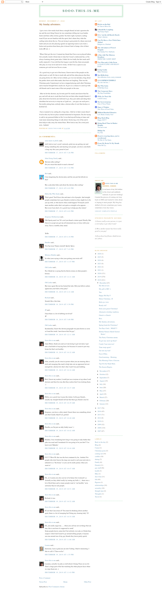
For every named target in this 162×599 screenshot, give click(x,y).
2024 (100, 260)
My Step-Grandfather (104, 93)
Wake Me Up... (102, 145)
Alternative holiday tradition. (109, 312)
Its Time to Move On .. (105, 26)
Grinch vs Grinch (105, 315)
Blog (96, 445)
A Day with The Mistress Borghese (106, 56)
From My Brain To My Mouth (108, 143)
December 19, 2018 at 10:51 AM (60, 489)
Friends (97, 465)
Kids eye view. (104, 302)
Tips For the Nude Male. (107, 364)
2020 (100, 273)
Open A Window (103, 107)
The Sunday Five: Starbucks (106, 52)
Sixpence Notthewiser (52, 217)
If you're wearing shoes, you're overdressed (108, 137)
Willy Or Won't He (104, 96)
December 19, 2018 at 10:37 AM (60, 388)
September (103, 377)
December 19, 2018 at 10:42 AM (60, 430)
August (102, 381)
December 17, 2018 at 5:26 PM (59, 152)
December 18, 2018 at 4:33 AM (59, 292)
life (96, 479)
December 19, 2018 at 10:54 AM (60, 516)
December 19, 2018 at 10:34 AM (60, 370)
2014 (100, 418)
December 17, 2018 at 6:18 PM (59, 237)
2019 (100, 276)
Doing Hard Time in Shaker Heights (107, 124)
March (102, 397)
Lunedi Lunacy (102, 98)
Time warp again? (105, 347)
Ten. (100, 292)
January (102, 404)
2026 (100, 254)
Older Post (87, 582)
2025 (100, 257)
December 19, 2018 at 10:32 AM (60, 352)
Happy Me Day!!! (105, 295)
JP (45, 310)
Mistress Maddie (50, 255)
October (102, 374)
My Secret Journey (104, 102)
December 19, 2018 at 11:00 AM (60, 539)
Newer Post (43, 582)
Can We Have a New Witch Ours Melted (109, 41)
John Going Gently (51, 158)
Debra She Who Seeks (52, 194)
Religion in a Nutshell (104, 44)
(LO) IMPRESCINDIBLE (107, 80)
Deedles (47, 242)
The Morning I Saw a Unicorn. (109, 360)
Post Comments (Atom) (56, 586)
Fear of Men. (103, 354)
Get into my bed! (104, 350)
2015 (100, 414)
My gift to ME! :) (105, 289)
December (103, 283)
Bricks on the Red (104, 24)
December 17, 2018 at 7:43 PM (59, 249)
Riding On (101, 130)
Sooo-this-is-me (81, 10)
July (101, 384)
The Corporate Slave (105, 91)
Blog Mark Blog (103, 118)
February (103, 400)
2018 (100, 280)
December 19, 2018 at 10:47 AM (60, 468)
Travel (97, 497)
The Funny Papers (103, 32)
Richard (47, 297)
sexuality (98, 488)
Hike (96, 474)
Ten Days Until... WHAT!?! (108, 328)
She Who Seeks (103, 86)
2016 (100, 411)
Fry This (100, 132)
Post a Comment (44, 578)
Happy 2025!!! (102, 120)
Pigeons (97, 482)
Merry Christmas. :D (106, 299)
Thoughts (98, 494)
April (102, 394)
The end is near (102, 127)
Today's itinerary (103, 37)
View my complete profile (106, 211)
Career (97, 448)
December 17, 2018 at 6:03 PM (59, 188)
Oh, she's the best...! (104, 82)
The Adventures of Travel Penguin (107, 48)
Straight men (99, 491)
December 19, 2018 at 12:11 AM (60, 334)
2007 (100, 431)
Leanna (47, 545)
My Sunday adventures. (107, 322)
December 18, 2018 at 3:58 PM (59, 304)
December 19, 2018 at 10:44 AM (60, 448)
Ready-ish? (103, 305)
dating (97, 459)
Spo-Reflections (103, 75)
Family (97, 462)
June (101, 387)
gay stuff (98, 468)
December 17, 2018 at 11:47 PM (60, 261)
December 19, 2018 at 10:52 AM (60, 501)
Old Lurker (48, 267)
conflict (97, 456)
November (103, 371)
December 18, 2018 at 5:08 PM (59, 319)
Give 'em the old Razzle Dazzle (109, 35)
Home (65, 582)
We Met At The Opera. (105, 140)
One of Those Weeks (104, 104)
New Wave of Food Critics (106, 109)
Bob (46, 173)
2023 (100, 263)
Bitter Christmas (102, 72)
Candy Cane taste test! (106, 344)
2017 (100, 408)
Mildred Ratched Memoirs (107, 112)
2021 (100, 270)
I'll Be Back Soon (103, 88)
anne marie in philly (52, 140)
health (97, 471)
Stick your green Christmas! (108, 308)
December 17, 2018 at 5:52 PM (59, 168)
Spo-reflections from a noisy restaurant (109, 77)
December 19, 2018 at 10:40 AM (60, 418)
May (101, 391)
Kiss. (100, 318)
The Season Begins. (105, 367)
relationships (99, 485)
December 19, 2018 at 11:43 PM (60, 572)
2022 (100, 267)
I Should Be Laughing (105, 29)
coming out (99, 453)
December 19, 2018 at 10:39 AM (60, 403)
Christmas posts (100, 451)
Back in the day (100, 442)
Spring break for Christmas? (108, 325)
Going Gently (102, 69)
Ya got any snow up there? (108, 341)
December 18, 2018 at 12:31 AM (60, 277)
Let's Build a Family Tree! (105, 114)
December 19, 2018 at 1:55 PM (59, 554)
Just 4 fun (98, 476)
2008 (100, 428)
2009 (100, 424)
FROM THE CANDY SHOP (107, 59)
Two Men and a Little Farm (107, 62)
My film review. (104, 285)
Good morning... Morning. (108, 357)
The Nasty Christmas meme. (108, 337)
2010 (100, 421)
